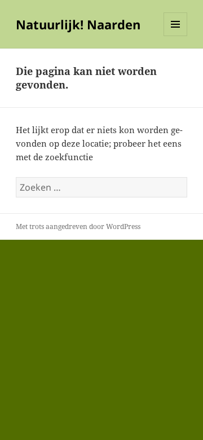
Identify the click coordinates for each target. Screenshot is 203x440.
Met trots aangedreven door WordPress (78, 226)
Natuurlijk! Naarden (78, 24)
